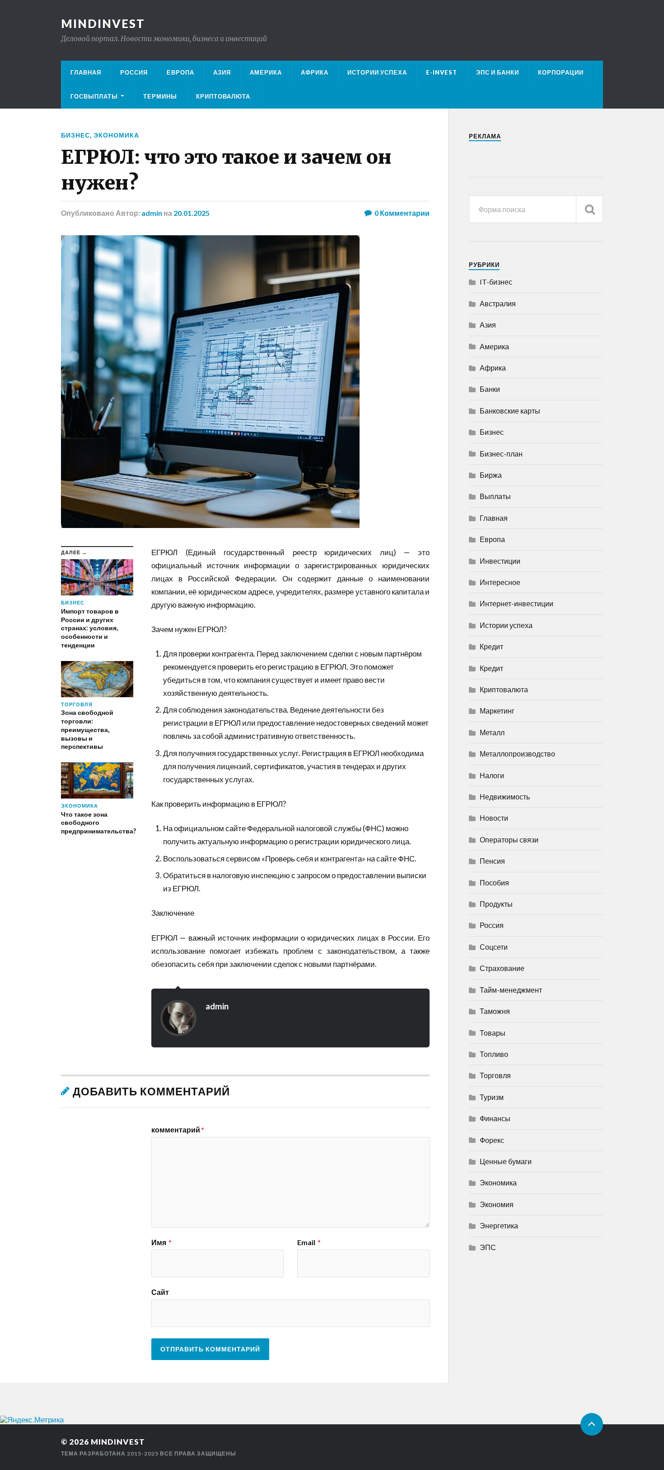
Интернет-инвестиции (516, 603)
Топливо (494, 1054)
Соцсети (494, 946)
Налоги (492, 775)
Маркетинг (497, 710)
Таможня (495, 1011)
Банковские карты (510, 410)
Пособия (494, 882)
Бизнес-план (501, 453)
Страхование (502, 968)
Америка (266, 72)
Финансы (495, 1118)
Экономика (116, 135)
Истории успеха (377, 72)
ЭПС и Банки (497, 72)
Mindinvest (103, 23)
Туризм (492, 1097)
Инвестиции (500, 561)
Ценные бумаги (506, 1161)
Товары (492, 1032)
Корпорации (561, 72)
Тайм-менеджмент (511, 989)
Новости (494, 817)
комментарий (177, 1129)
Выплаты (495, 496)
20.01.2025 (191, 213)
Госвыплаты (94, 96)
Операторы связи (509, 839)
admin (151, 213)
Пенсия (492, 860)
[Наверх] (591, 1424)
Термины (160, 96)
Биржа (491, 475)
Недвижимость (505, 796)
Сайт (160, 1292)
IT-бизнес (496, 281)
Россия (134, 72)
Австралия (498, 303)
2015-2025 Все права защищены (181, 1453)
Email (309, 1242)
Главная (85, 72)
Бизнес (75, 135)
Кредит (491, 646)
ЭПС (488, 1247)
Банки (490, 389)
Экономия (497, 1204)
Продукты (496, 903)
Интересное (500, 582)
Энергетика (499, 1225)
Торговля (495, 1075)
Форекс (492, 1140)
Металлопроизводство (517, 753)
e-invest (441, 72)
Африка (314, 72)
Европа (180, 72)
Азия (222, 72)
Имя (161, 1242)
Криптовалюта (223, 96)
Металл (492, 732)
